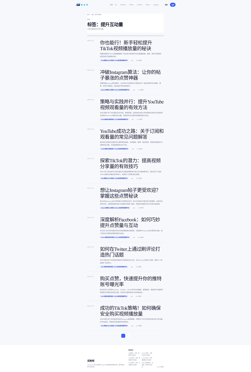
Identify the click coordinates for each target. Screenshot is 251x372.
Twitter (148, 5)
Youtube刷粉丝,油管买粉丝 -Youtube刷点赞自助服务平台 (114, 119)
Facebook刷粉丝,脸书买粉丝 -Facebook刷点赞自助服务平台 (115, 237)
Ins (116, 5)
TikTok (131, 5)
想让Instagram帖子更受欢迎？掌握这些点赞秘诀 (130, 193)
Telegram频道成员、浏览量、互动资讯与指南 (147, 365)
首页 (111, 5)
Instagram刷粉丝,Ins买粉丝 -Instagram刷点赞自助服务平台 (115, 90)
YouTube (139, 5)
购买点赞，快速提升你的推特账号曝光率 (130, 281)
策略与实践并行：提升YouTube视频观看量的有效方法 (132, 104)
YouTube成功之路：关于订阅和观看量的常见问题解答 (132, 134)
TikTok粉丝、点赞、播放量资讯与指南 (134, 359)
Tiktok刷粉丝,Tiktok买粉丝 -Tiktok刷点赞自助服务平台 (114, 60)
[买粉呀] (81, 4)
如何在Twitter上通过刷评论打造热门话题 (130, 252)
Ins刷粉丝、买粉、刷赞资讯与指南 (133, 354)
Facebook (123, 5)
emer (132, 60)
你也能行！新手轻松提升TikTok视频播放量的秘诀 (126, 45)
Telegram (155, 5)
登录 (166, 5)
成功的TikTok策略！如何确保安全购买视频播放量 (130, 311)
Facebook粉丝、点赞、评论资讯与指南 (147, 354)
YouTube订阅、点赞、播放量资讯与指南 (147, 359)
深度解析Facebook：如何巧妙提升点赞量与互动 (130, 222)
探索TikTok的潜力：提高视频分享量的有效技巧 (130, 163)
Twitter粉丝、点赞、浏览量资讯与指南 (134, 364)
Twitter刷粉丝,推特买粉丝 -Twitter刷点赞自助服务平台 (114, 267)
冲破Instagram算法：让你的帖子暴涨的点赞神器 (130, 75)
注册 (172, 5)
